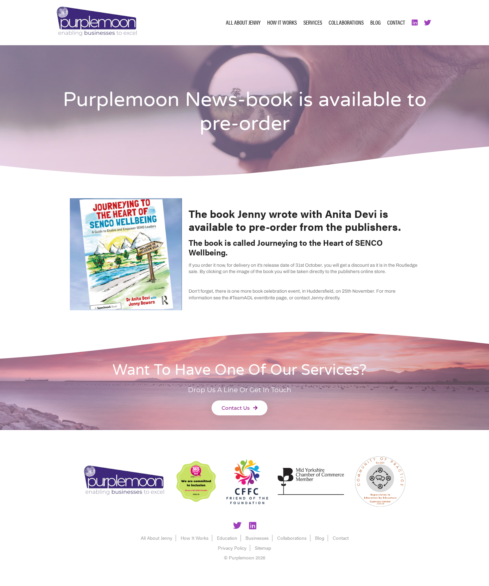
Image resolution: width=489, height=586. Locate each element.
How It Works (282, 22)
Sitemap (263, 547)
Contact (396, 22)
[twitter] (237, 526)
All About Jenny (243, 22)
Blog (375, 22)
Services (312, 22)
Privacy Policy (232, 547)
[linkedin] (252, 526)
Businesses (257, 537)
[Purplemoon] (123, 481)
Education (227, 537)
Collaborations (346, 22)
